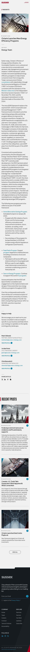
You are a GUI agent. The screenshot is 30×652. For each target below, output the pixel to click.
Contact (4, 620)
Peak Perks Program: (10, 250)
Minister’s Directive (8, 91)
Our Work (19, 618)
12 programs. (22, 276)
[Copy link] (10, 380)
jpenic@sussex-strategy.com (10, 352)
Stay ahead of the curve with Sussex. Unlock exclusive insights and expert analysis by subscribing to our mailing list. (15, 588)
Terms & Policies (6, 623)
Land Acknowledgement (9, 649)
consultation (6, 82)
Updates (19, 620)
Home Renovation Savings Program (15, 212)
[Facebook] (8, 380)
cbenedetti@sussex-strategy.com (12, 365)
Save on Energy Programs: (12, 273)
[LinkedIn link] (2, 636)
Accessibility (5, 626)
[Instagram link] (5, 636)
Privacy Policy (15, 600)
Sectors (18, 615)
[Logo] (5, 2)
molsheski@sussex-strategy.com (12, 340)
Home (3, 612)
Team (3, 615)
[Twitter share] (2, 380)
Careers (4, 618)
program (6, 252)
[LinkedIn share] (5, 380)
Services (18, 612)
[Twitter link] (8, 636)
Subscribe (19, 623)
